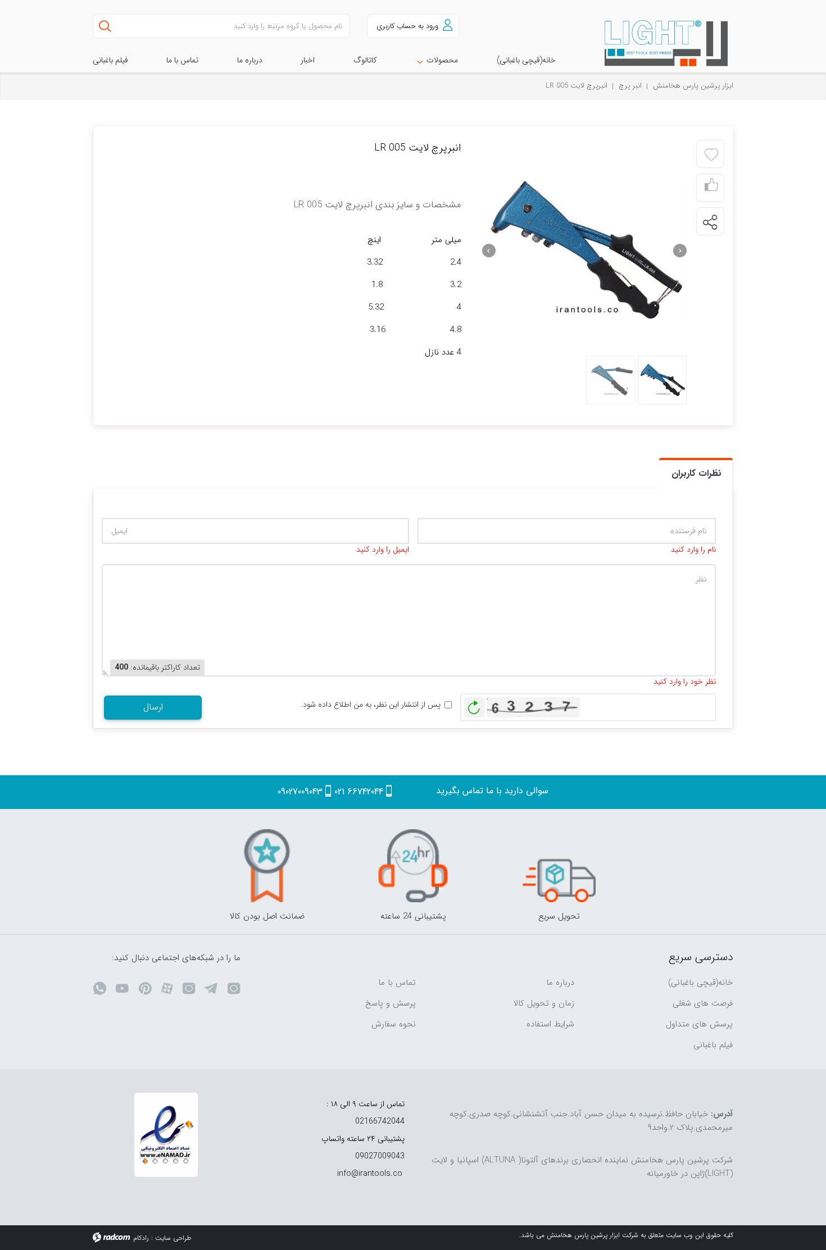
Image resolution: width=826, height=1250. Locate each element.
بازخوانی (474, 704)
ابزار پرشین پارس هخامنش (693, 86)
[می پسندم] (711, 187)
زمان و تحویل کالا (544, 1003)
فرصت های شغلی (703, 1003)
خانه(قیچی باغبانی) (700, 982)
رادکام (141, 1238)
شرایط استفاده (550, 1024)
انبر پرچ (630, 86)
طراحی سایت (173, 1238)
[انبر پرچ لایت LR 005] (584, 250)
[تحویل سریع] (559, 865)
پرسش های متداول (699, 1024)
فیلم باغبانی (713, 1045)
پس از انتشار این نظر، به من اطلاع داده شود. (371, 705)
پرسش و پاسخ (390, 1003)
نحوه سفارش (393, 1024)
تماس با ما (397, 982)
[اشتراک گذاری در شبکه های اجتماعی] (709, 221)
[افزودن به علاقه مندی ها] (711, 155)
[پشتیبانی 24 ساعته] (413, 865)
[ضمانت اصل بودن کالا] (267, 865)
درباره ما (560, 982)
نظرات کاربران (696, 473)
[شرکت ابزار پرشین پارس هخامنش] (660, 43)
